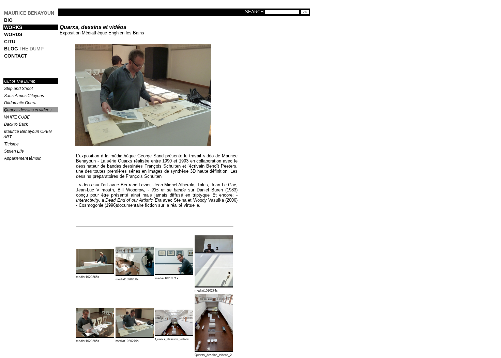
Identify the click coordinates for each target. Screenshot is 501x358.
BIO (8, 20)
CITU (9, 41)
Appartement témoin (23, 158)
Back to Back (16, 124)
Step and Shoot (18, 88)
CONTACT (15, 56)
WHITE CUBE (17, 117)
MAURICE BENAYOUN (29, 13)
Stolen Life (14, 151)
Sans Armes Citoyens (24, 95)
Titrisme (11, 144)
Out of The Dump (19, 81)
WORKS (13, 27)
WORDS (13, 34)
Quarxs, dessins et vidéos (27, 110)
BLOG (11, 48)
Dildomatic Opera (20, 102)
